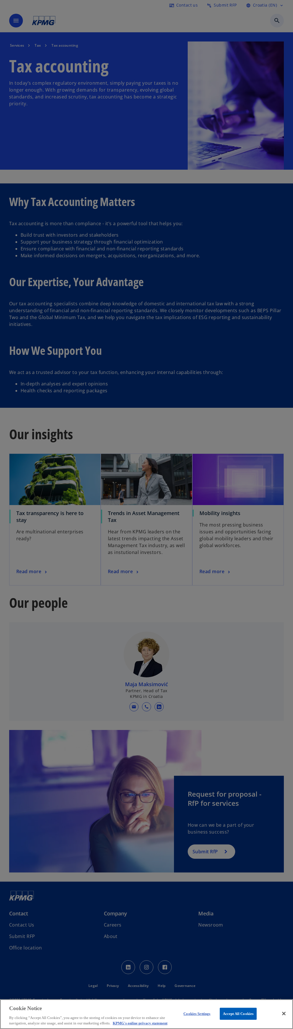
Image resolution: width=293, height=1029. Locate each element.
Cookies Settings (196, 1014)
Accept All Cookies (238, 1014)
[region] (146, 1014)
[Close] (284, 1013)
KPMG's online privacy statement (140, 1023)
